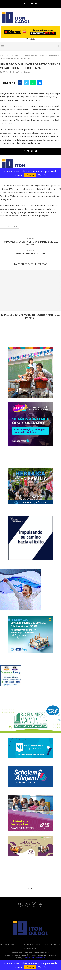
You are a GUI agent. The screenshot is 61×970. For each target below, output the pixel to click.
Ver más (42, 967)
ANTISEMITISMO (50, 944)
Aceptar (30, 967)
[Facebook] (24, 3)
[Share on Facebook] (20, 82)
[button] (2, 296)
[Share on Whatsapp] (33, 82)
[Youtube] (36, 3)
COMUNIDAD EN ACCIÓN (14, 944)
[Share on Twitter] (26, 82)
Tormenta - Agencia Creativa (34, 958)
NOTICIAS (15, 55)
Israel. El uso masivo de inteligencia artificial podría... (30, 316)
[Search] (58, 46)
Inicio (2, 55)
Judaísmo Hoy (30, 948)
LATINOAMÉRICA (34, 944)
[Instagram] (32, 3)
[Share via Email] (39, 82)
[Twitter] (28, 3)
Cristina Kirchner (9, 226)
